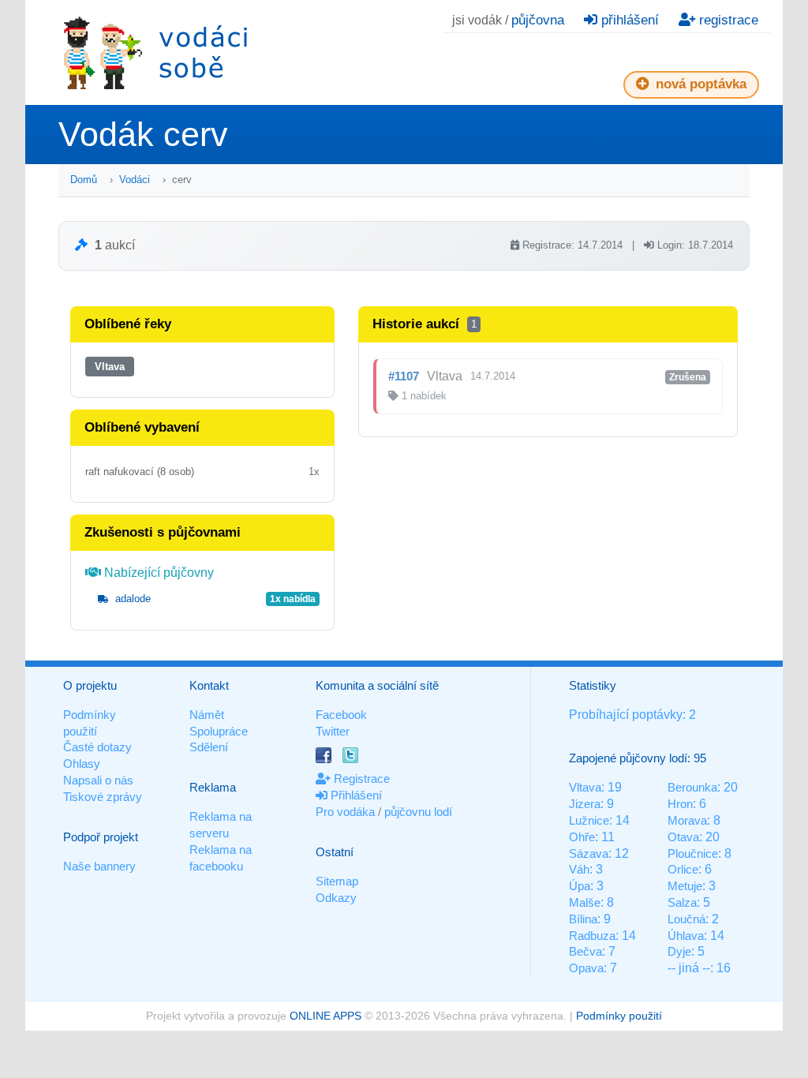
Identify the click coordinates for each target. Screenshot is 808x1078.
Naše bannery (99, 866)
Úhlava (686, 935)
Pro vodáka (345, 811)
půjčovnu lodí (418, 811)
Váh (579, 869)
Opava (586, 968)
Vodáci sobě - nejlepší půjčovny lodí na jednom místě (155, 52)
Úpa (579, 886)
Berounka (692, 787)
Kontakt (209, 685)
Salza (682, 902)
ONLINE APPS (325, 1015)
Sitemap (337, 881)
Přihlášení (354, 795)
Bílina (583, 919)
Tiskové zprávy (102, 796)
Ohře (582, 837)
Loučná (686, 919)
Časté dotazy (97, 747)
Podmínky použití (619, 1015)
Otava (683, 837)
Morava (687, 820)
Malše (584, 902)
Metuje (685, 886)
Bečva (585, 951)
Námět (206, 714)
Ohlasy (81, 763)
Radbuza (592, 935)
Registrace (360, 778)
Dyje (679, 951)
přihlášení (628, 20)
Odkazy (336, 897)
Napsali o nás (98, 780)
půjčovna (537, 20)
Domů (83, 179)
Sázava (588, 853)
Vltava (110, 366)
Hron (680, 803)
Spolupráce (218, 731)
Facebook (341, 714)
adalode (131, 599)
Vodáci (134, 179)
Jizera (584, 803)
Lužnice (589, 820)
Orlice (683, 869)
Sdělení (208, 747)
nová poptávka (699, 84)
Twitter (333, 731)
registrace (726, 20)
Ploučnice (693, 853)
